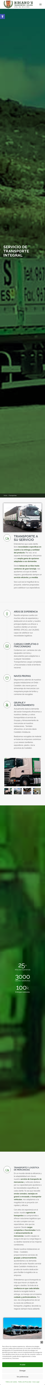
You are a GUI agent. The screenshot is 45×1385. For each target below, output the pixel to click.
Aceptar (22, 1364)
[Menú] (40, 4)
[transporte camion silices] (22, 772)
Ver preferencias (22, 1377)
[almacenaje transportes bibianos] (27, 791)
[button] (2, 16)
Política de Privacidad (24, 1382)
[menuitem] (40, 4)
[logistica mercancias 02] (37, 791)
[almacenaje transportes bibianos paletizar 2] (17, 791)
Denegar (22, 1371)
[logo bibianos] (18, 4)
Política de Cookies (11, 1382)
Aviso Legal (35, 1382)
